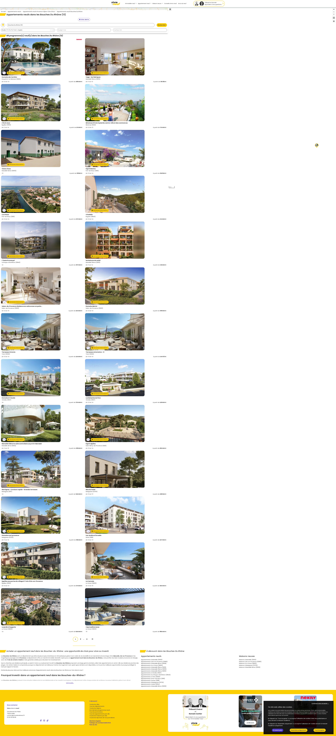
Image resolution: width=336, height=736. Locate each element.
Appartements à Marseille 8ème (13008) (153, 663)
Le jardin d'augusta (9, 627)
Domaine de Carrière (9, 77)
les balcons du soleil (93, 260)
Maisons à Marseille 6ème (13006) (249, 667)
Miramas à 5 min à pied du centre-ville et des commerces (107, 123)
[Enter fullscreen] (334, 18)
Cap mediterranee (92, 627)
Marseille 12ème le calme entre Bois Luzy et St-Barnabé (22, 444)
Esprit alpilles (91, 444)
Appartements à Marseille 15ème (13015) (154, 669)
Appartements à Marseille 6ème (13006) (153, 686)
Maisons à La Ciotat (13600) (248, 663)
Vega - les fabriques (93, 77)
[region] (252, 98)
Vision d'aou (6, 169)
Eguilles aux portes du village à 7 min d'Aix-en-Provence (22, 581)
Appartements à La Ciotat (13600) (152, 665)
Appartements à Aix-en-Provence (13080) (154, 661)
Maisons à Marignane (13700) (248, 665)
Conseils (170, 3)
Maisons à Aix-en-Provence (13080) (250, 661)
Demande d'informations (16, 73)
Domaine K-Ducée (8, 398)
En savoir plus (277, 730)
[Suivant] (92, 639)
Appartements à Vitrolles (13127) (151, 673)
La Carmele (90, 581)
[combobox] (28, 30)
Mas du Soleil (90, 490)
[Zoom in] (334, 9)
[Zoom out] (334, 12)
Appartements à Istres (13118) (150, 680)
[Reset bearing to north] (334, 14)
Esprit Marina (91, 169)
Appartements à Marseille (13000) (151, 660)
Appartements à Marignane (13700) (152, 682)
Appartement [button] (144, 3)
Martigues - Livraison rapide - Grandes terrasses (19, 490)
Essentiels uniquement (298, 730)
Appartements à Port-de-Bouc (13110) (153, 678)
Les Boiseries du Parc (93, 398)
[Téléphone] (4, 72)
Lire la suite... (70, 683)
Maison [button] (157, 3)
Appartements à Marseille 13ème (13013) (153, 667)
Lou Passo (5, 215)
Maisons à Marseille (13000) (247, 660)
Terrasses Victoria (8, 352)
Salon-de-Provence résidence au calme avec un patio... (22, 306)
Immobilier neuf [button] (130, 3)
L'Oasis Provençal (8, 260)
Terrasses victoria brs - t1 (95, 352)
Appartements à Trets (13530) (150, 677)
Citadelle (89, 215)
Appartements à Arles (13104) (150, 684)
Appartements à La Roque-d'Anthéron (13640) (156, 675)
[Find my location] (334, 21)
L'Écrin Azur (6, 123)
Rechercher (162, 25)
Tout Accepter (320, 730)
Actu (182, 3)
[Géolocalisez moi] (3, 25)
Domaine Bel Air (91, 306)
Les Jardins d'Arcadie (93, 535)
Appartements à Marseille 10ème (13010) (153, 671)
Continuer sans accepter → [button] (320, 703)
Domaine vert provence (10, 535)
